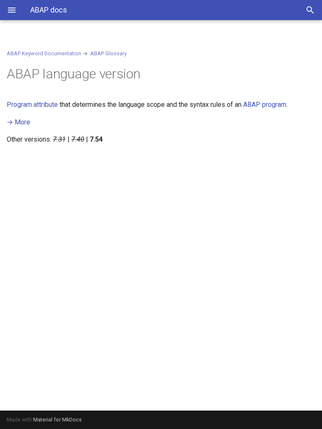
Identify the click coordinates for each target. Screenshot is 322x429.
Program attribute (32, 105)
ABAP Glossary (108, 53)
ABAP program (264, 105)
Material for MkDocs (57, 419)
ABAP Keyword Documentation (44, 53)
